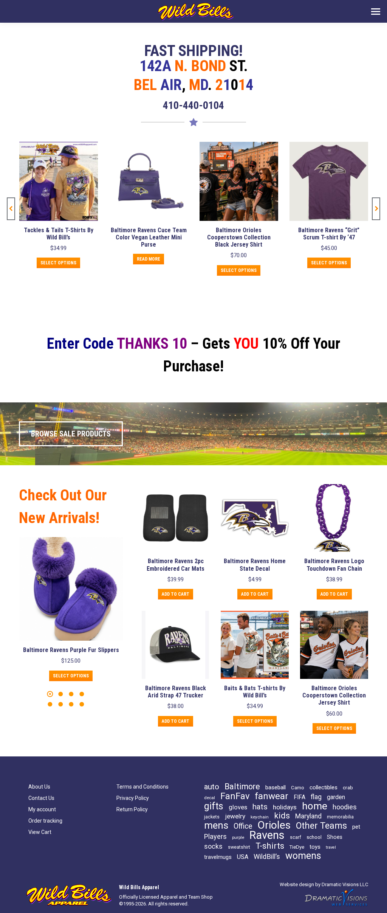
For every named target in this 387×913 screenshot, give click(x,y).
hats (260, 807)
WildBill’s (267, 856)
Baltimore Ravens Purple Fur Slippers (71, 650)
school (314, 837)
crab (348, 787)
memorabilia (340, 817)
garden (336, 797)
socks (213, 846)
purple (238, 837)
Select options (148, 270)
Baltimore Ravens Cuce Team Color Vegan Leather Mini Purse (58, 237)
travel (331, 847)
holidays (285, 807)
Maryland (308, 816)
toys (315, 846)
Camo (297, 787)
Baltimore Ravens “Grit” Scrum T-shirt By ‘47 (238, 234)
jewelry (235, 816)
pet (356, 826)
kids (282, 816)
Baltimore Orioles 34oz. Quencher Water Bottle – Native (328, 237)
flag (316, 797)
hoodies (345, 807)
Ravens (267, 835)
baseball (275, 787)
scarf (295, 837)
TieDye (296, 847)
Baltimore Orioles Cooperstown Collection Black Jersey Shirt (148, 237)
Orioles (274, 825)
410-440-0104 (193, 105)
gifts (213, 806)
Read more (58, 259)
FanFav (234, 796)
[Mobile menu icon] (375, 11)
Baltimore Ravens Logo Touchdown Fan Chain (334, 564)
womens (303, 856)
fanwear (271, 796)
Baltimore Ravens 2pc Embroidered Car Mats (175, 564)
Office (243, 826)
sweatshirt (239, 847)
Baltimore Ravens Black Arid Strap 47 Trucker (175, 692)
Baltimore (242, 786)
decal (209, 797)
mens (216, 825)
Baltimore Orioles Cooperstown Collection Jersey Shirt (334, 695)
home (314, 806)
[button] (11, 208)
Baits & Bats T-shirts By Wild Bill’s (254, 692)
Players (215, 836)
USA (242, 856)
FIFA (299, 797)
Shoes (334, 837)
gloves (238, 807)
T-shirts (269, 845)
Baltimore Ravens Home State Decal (255, 564)
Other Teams (321, 825)
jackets (212, 817)
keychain (260, 817)
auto (211, 786)
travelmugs (218, 857)
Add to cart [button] (328, 270)
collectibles (323, 787)
